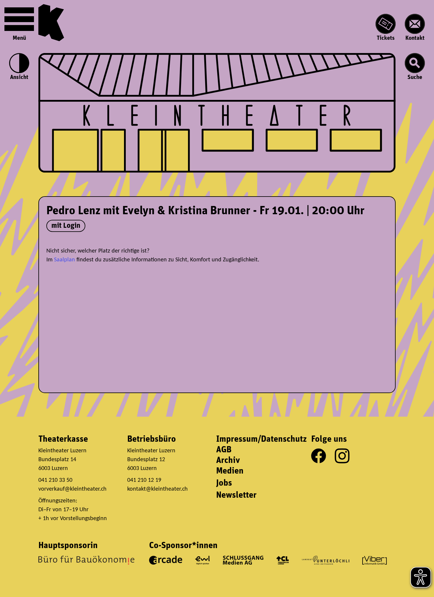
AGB (223, 450)
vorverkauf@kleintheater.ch (72, 489)
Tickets (386, 38)
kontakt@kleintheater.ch (157, 489)
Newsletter (236, 495)
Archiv (228, 460)
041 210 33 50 (55, 480)
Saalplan (64, 260)
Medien (230, 471)
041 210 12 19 (145, 480)
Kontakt (415, 38)
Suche (414, 77)
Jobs (224, 483)
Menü (19, 38)
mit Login (65, 226)
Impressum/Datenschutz (261, 439)
